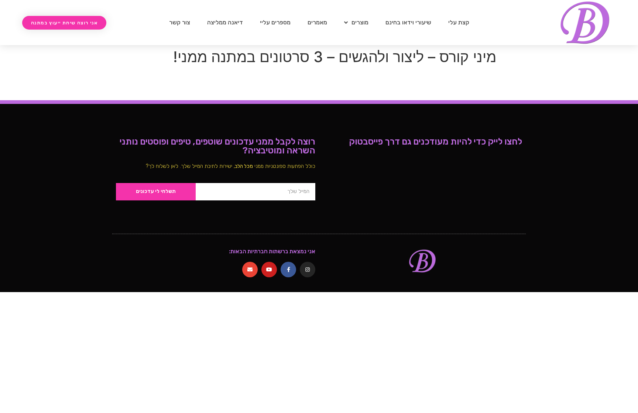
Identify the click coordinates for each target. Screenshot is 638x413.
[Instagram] (307, 269)
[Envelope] (250, 269)
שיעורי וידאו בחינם (408, 22)
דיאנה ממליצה (225, 22)
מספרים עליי (275, 22)
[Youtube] (269, 269)
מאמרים (317, 22)
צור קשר (179, 22)
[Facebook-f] (288, 269)
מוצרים (359, 22)
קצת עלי (458, 22)
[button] (64, 23)
